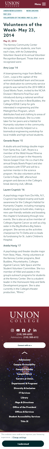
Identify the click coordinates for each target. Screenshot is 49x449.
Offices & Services (24, 411)
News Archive (32, 11)
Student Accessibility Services (24, 416)
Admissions (24, 359)
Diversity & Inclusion (24, 388)
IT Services (24, 392)
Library (24, 397)
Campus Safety (24, 374)
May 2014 (7, 14)
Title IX (24, 421)
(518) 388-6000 (24, 334)
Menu (38, 4)
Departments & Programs (24, 383)
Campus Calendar (24, 369)
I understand (23, 444)
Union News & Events (12, 11)
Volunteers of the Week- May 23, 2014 (20, 18)
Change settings (19, 437)
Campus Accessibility (24, 364)
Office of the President (24, 407)
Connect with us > (25, 345)
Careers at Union (24, 378)
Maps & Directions (24, 402)
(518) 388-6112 (30, 337)
